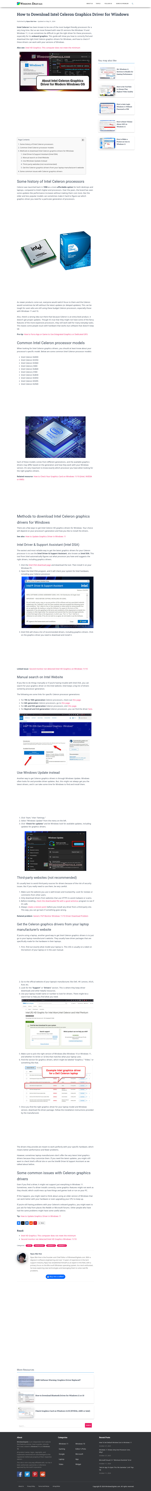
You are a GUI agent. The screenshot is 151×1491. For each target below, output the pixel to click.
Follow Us (108, 3)
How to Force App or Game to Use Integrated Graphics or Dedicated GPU (56, 334)
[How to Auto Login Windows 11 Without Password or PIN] (107, 108)
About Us (89, 3)
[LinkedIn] (27, 1223)
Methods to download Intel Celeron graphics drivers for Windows (47, 151)
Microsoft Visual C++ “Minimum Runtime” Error (115, 1460)
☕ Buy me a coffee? (55, 1277)
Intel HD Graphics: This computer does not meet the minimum (52, 47)
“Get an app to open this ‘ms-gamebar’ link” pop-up (116, 1468)
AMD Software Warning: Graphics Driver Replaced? (58, 1380)
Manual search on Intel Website (36, 157)
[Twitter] (23, 1223)
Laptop (29, 1245)
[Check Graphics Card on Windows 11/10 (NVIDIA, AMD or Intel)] (26, 1412)
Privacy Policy (31, 1486)
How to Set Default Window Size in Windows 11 (115, 1442)
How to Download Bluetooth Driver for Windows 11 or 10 (59, 1395)
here (90, 709)
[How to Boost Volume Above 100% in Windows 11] (107, 125)
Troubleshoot (39, 1245)
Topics (98, 3)
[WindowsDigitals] (30, 3)
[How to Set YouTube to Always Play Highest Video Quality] (107, 90)
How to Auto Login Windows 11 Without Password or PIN (124, 106)
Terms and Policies (43, 1486)
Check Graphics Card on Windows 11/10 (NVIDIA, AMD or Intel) (62, 1411)
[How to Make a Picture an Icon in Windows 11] (107, 143)
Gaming (62, 1449)
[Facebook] (18, 1223)
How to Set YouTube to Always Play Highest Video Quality (125, 89)
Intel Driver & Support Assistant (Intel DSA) (40, 154)
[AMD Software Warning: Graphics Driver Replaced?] (26, 1381)
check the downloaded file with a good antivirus (57, 901)
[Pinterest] (35, 1223)
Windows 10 (51, 1245)
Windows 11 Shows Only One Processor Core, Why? (114, 1451)
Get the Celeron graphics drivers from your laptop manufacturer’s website (53, 167)
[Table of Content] (82, 140)
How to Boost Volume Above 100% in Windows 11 (124, 124)
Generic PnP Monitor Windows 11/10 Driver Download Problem (60, 916)
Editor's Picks (81, 1449)
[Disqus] (55, 1309)
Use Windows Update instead (35, 161)
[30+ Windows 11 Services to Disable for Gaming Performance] (107, 73)
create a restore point (37, 907)
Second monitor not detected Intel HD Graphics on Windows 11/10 (58, 669)
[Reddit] (31, 1223)
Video (61, 1464)
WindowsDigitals (22, 1442)
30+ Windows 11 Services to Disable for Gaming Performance (125, 71)
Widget (78, 1464)
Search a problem (122, 3)
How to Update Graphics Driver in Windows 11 (45, 536)
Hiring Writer (56, 1486)
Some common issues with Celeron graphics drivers (41, 171)
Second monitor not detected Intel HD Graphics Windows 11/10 (49, 1239)
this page (77, 700)
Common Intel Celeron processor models (37, 147)
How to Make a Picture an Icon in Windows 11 (123, 141)
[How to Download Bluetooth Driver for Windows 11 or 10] (26, 1397)
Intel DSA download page (40, 565)
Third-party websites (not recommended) (40, 164)
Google (62, 1454)
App (77, 1459)
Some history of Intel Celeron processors (36, 144)
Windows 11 (61, 1245)
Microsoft (79, 1454)
